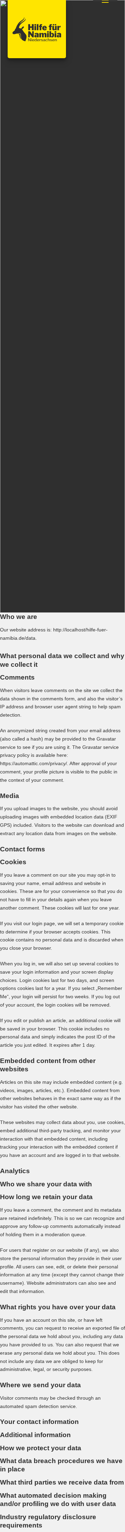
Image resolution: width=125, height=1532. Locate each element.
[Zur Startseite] (37, 29)
